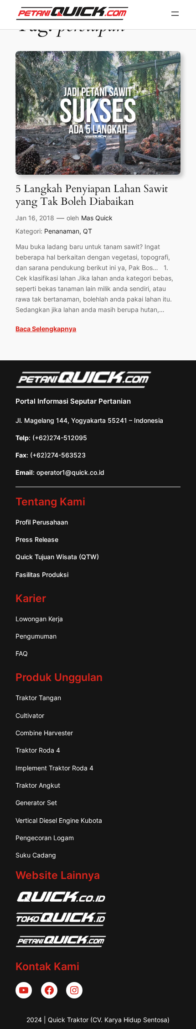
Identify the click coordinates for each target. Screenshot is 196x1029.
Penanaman (61, 231)
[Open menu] (175, 13)
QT (87, 231)
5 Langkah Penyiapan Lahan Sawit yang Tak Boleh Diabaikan (91, 195)
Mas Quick (97, 218)
